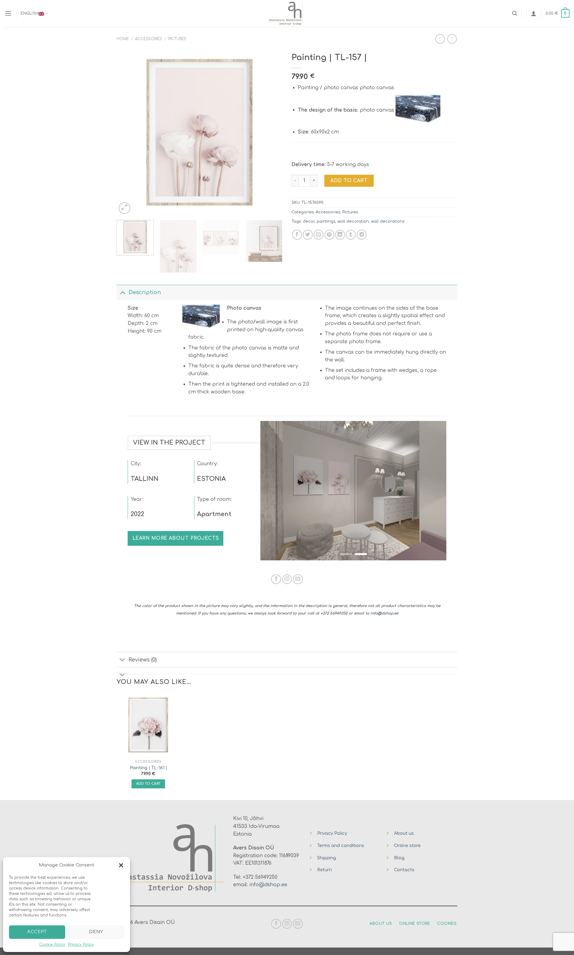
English (30, 13)
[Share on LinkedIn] (340, 235)
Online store (407, 845)
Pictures (177, 39)
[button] (121, 865)
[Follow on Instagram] (287, 579)
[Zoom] (124, 208)
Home (123, 39)
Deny (96, 931)
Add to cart (348, 180)
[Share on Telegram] (362, 235)
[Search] (514, 13)
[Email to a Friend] (318, 235)
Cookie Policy (52, 944)
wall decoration (353, 221)
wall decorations (387, 221)
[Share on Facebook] (297, 235)
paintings (326, 221)
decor (309, 221)
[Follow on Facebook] (276, 579)
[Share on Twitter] (308, 235)
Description (145, 292)
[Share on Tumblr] (351, 235)
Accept (37, 931)
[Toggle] (122, 292)
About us (404, 833)
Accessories (148, 39)
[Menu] (8, 13)
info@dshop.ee (384, 613)
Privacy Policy (81, 944)
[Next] (271, 132)
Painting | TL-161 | (148, 767)
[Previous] (127, 132)
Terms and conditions (340, 845)
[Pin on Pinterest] (329, 235)
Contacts (404, 869)
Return (324, 869)
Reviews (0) (143, 660)
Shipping (326, 857)
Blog (399, 857)
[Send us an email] (298, 579)
